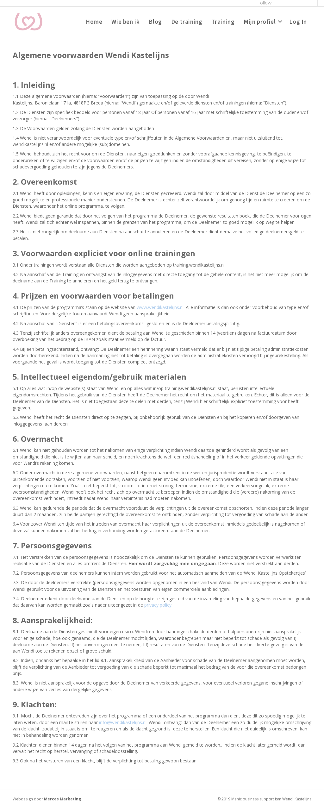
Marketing (70, 799)
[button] (280, 22)
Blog (155, 21)
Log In (298, 21)
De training (186, 21)
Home (94, 21)
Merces (51, 799)
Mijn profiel (260, 21)
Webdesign (23, 799)
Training (222, 21)
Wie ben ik (125, 21)
